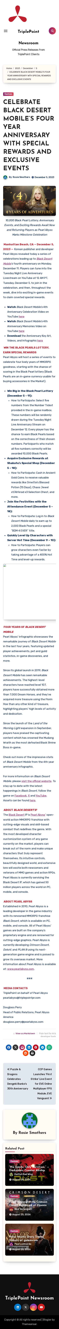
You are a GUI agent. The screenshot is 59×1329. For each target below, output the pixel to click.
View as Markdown (24, 1033)
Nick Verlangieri (23, 1209)
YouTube (41, 795)
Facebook (21, 795)
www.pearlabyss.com (20, 968)
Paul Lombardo (22, 1244)
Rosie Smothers (21, 177)
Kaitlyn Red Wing (23, 1174)
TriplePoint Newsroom (29, 1298)
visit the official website (36, 781)
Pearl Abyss (38, 814)
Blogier (47, 1319)
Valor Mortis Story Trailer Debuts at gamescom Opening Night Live (26, 1240)
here (21, 316)
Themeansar (29, 1324)
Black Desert (17, 814)
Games (8, 94)
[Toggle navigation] (5, 31)
